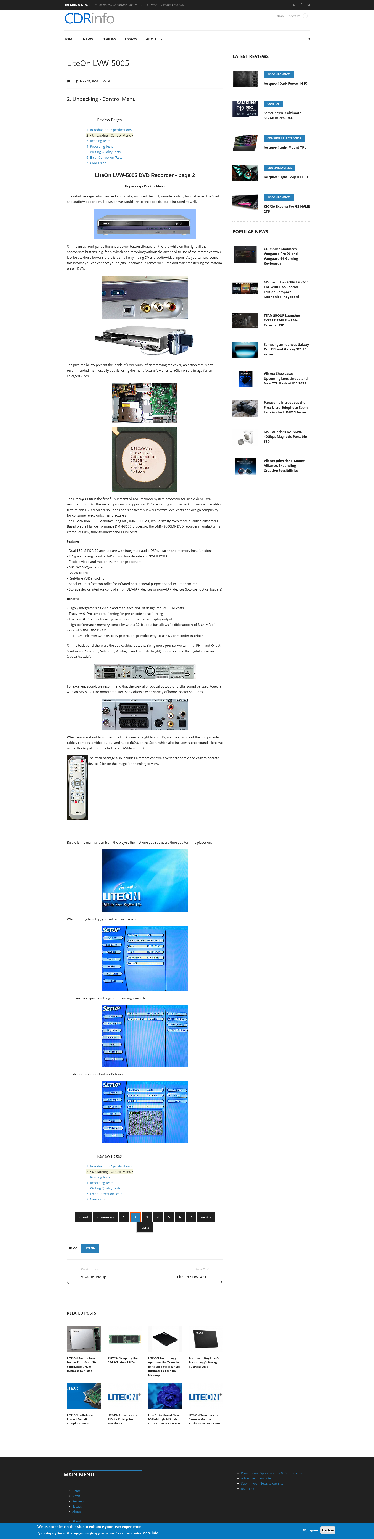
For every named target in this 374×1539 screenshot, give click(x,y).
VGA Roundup (93, 1276)
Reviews (109, 39)
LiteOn (89, 1248)
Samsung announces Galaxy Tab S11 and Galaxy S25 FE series (286, 349)
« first (83, 1217)
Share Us (294, 16)
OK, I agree (309, 1530)
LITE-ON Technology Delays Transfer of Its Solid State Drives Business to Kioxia (82, 1364)
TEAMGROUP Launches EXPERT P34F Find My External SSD (282, 320)
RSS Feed (247, 1489)
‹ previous (105, 1217)
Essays (131, 39)
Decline (328, 1530)
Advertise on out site (256, 1478)
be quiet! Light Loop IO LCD (286, 177)
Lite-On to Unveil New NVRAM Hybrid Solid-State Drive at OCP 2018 (164, 1419)
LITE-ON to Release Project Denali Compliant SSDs (80, 1419)
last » (144, 1227)
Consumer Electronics (284, 138)
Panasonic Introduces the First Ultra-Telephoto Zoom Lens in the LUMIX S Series (286, 407)
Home (280, 15)
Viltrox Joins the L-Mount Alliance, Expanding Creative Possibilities (284, 466)
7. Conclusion (96, 163)
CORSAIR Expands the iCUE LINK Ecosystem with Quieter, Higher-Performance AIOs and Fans (168, 4)
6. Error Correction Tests (104, 157)
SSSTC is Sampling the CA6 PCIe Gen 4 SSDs (123, 1360)
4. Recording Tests (99, 146)
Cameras (273, 104)
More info (150, 1533)
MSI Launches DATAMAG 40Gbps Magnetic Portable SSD (285, 437)
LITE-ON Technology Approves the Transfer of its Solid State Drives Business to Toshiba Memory (164, 1366)
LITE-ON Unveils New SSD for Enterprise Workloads (122, 1419)
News (88, 39)
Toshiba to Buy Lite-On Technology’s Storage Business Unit (205, 1362)
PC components (278, 74)
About (152, 39)
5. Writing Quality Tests (103, 152)
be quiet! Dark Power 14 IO (286, 83)
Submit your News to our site (262, 1483)
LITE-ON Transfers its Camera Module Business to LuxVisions (204, 1419)
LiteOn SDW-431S (193, 1276)
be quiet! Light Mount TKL (285, 147)
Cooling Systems (279, 168)
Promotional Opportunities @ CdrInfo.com (271, 1473)
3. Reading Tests (98, 141)
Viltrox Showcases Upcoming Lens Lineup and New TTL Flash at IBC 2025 (286, 378)
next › (206, 1217)
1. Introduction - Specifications (109, 130)
